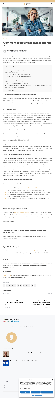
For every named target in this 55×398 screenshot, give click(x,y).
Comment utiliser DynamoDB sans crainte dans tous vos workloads (41, 302)
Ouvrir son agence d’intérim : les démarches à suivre (19, 71)
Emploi (4, 374)
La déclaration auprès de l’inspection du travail (18, 74)
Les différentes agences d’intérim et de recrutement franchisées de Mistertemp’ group (28, 85)
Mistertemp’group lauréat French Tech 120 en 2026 (23, 360)
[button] (52, 379)
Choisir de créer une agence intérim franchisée (17, 80)
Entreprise (5, 376)
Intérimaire (5, 379)
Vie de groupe (6, 383)
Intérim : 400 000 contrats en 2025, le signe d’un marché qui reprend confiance (31, 352)
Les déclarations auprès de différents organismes (19, 78)
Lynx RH (9, 89)
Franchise (5, 38)
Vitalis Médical (10, 90)
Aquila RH (33, 251)
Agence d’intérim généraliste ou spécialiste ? (18, 83)
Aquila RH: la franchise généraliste (15, 87)
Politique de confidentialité (37, 395)
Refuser (36, 392)
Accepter (25, 392)
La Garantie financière (12, 72)
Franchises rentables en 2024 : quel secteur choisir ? (14, 302)
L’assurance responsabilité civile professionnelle (19, 76)
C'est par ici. (38, 1)
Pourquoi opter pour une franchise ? (16, 81)
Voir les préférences (47, 392)
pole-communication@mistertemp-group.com (17, 50)
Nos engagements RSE (8, 381)
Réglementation (6, 385)
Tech (49, 297)
